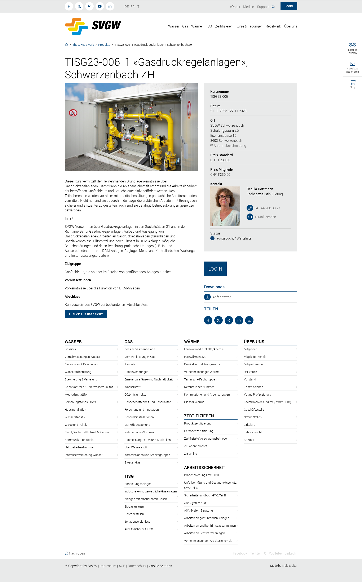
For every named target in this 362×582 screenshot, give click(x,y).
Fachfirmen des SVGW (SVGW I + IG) (267, 402)
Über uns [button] (290, 26)
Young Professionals (257, 394)
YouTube (275, 553)
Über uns (254, 341)
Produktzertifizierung (198, 423)
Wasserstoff (132, 387)
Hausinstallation (75, 409)
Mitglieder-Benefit (255, 357)
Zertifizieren (199, 415)
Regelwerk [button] (273, 26)
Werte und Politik (76, 425)
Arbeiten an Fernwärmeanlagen (204, 533)
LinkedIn (290, 553)
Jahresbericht (253, 432)
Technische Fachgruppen (200, 379)
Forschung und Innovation (141, 409)
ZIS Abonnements (195, 446)
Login (215, 269)
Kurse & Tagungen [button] (249, 26)
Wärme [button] (196, 26)
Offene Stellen (253, 417)
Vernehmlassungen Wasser (82, 357)
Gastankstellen (134, 514)
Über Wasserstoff (135, 447)
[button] (352, 48)
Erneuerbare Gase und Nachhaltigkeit (148, 379)
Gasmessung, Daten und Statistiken (147, 440)
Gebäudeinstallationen (139, 417)
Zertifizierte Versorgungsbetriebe (205, 438)
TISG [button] (208, 26)
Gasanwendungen (136, 372)
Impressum (108, 566)
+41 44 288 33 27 (267, 208)
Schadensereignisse (137, 521)
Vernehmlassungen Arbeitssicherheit (208, 541)
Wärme (191, 341)
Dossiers (70, 349)
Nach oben (76, 553)
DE (126, 6)
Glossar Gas (132, 462)
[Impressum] (116, 566)
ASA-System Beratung (198, 510)
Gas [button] (185, 26)
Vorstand (250, 379)
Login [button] (289, 6)
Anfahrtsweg (221, 297)
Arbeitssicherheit (204, 467)
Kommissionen (253, 387)
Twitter (255, 553)
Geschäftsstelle (254, 409)
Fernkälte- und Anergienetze (202, 364)
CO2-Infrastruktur (135, 394)
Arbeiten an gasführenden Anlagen (206, 518)
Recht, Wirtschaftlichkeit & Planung (87, 432)
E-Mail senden (265, 217)
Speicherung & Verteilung (81, 379)
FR (133, 6)
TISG (129, 476)
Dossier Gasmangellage (139, 349)
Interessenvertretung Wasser (83, 455)
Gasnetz (129, 364)
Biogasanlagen (134, 506)
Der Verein (250, 372)
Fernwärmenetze (195, 357)
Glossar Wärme (194, 402)
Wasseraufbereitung (78, 372)
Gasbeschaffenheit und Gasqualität (147, 402)
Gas (128, 341)
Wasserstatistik (75, 417)
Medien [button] (248, 6)
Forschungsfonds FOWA (81, 402)
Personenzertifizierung (198, 431)
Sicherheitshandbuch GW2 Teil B (205, 495)
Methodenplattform (77, 394)
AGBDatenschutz (132, 566)
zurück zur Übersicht (86, 314)
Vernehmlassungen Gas (139, 357)
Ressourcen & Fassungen (81, 364)
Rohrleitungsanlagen (137, 484)
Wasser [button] (173, 26)
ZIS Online (190, 454)
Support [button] (263, 6)
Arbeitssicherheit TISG (138, 529)
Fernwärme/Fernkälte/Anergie (204, 349)
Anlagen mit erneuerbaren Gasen (145, 499)
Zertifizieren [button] (224, 26)
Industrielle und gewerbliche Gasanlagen (150, 491)
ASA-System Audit (196, 503)
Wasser (73, 341)
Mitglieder (250, 349)
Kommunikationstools (79, 440)
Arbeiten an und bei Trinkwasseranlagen (210, 525)
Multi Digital (289, 566)
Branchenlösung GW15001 (201, 475)
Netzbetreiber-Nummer (79, 447)
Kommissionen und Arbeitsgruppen (147, 455)
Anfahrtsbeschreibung (229, 145)
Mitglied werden (254, 364)
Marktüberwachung (137, 425)
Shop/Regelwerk (83, 45)
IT (138, 6)
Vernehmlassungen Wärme (201, 372)
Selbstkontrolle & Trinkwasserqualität (89, 387)
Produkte (104, 45)
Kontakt (249, 440)
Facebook (240, 553)
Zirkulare (249, 425)
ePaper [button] (235, 6)
